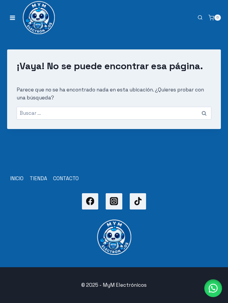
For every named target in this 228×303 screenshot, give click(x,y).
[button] (213, 288)
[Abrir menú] (12, 17)
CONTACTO (66, 178)
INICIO (16, 178)
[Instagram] (114, 201)
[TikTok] (138, 201)
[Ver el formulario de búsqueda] (200, 17)
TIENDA (38, 178)
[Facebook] (90, 201)
